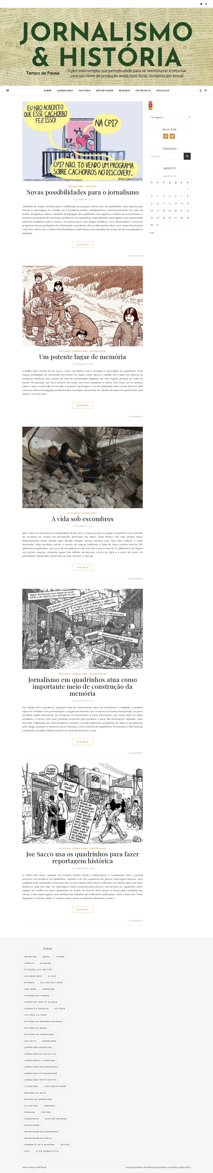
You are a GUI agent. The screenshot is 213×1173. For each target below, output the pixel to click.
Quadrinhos (31, 1119)
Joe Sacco (30, 1041)
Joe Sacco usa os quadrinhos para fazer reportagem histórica (82, 857)
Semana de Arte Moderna (39, 1144)
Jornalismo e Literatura (39, 1060)
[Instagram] (165, 136)
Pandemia (49, 1106)
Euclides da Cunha (51, 982)
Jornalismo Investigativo (40, 1080)
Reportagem (104, 90)
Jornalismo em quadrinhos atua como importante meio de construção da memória (82, 686)
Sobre (48, 90)
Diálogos (162, 90)
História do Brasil (36, 1028)
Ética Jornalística (47, 1151)
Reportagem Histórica (38, 1138)
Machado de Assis (35, 1093)
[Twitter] (172, 136)
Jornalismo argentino (38, 1047)
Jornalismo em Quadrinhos (41, 1067)
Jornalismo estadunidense (40, 1073)
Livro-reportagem (55, 1086)
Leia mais (82, 244)
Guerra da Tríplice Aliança (40, 1002)
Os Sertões (31, 1106)
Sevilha (65, 1144)
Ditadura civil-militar (38, 969)
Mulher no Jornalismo (38, 1099)
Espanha (29, 982)
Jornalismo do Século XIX (40, 1054)
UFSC (27, 1151)
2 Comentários (135, 920)
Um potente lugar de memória (82, 356)
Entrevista (143, 90)
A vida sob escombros (83, 518)
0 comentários (135, 255)
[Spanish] (170, 108)
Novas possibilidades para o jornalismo (82, 192)
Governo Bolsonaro (36, 995)
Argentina (30, 956)
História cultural (35, 1015)
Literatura (31, 1086)
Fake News (30, 989)
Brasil (46, 956)
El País (52, 976)
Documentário (33, 976)
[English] (170, 102)
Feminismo (48, 989)
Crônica (29, 963)
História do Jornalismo (39, 1034)
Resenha (124, 90)
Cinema (60, 956)
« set (151, 232)
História (85, 90)
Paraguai (29, 1112)
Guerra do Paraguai (36, 1008)
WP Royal (41, 1167)
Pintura (46, 1112)
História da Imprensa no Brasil (43, 1021)
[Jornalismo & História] (106, 47)
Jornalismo (65, 90)
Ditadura (45, 963)
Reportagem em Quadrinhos (41, 1131)
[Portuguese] (170, 105)
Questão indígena (56, 1119)
